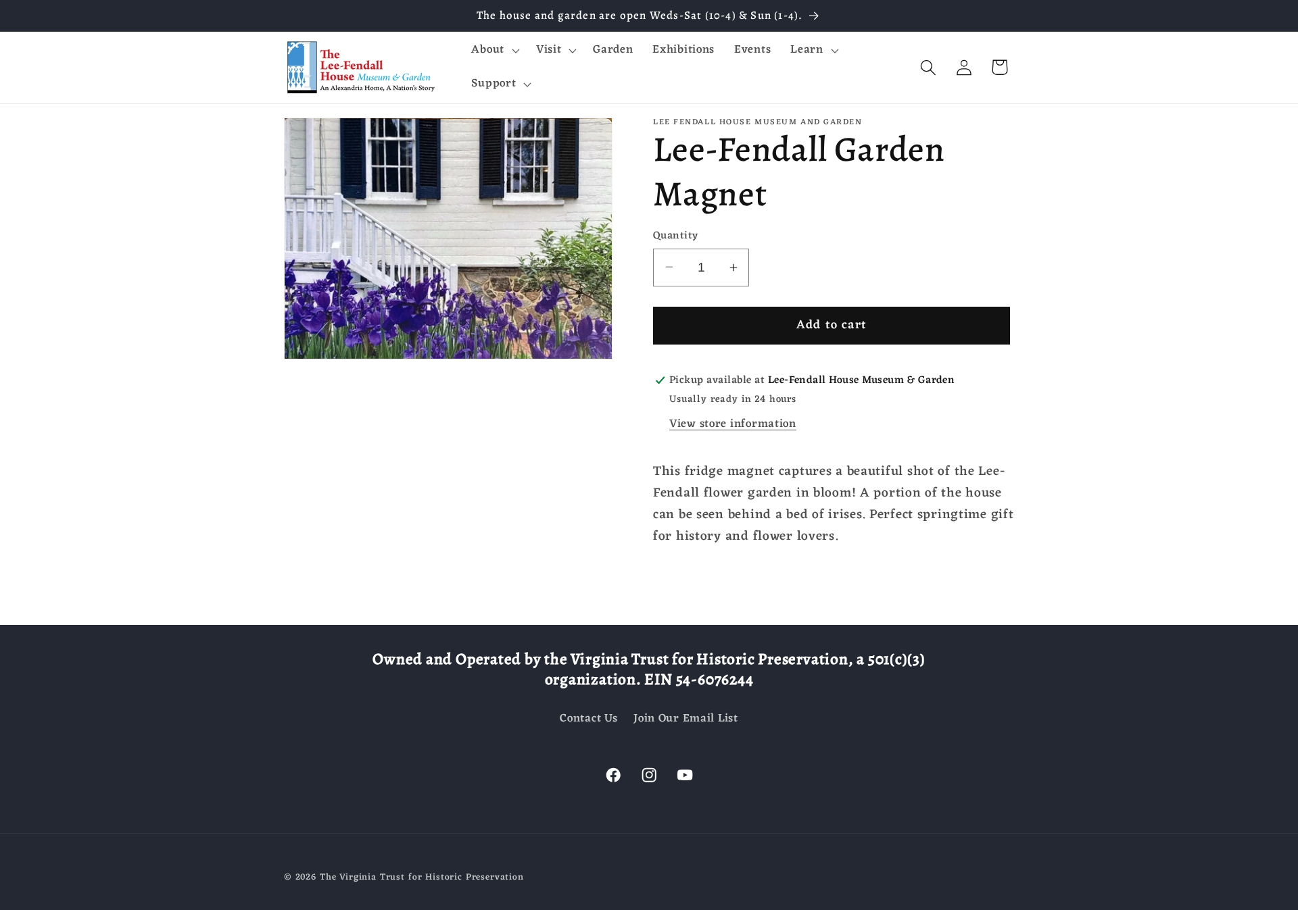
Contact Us (588, 719)
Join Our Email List (685, 719)
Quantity (675, 235)
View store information (732, 424)
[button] (494, 51)
